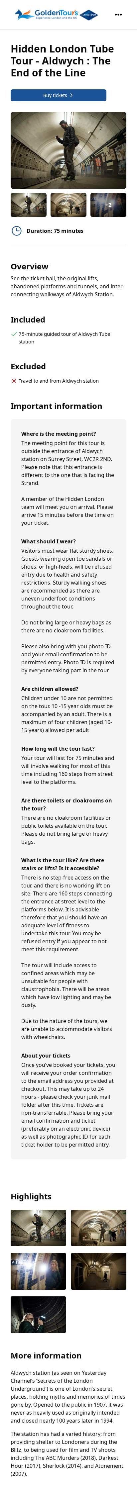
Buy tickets (55, 95)
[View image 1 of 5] (29, 205)
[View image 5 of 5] (38, 1315)
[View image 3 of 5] (38, 1272)
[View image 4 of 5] (98, 1272)
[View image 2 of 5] (68, 205)
